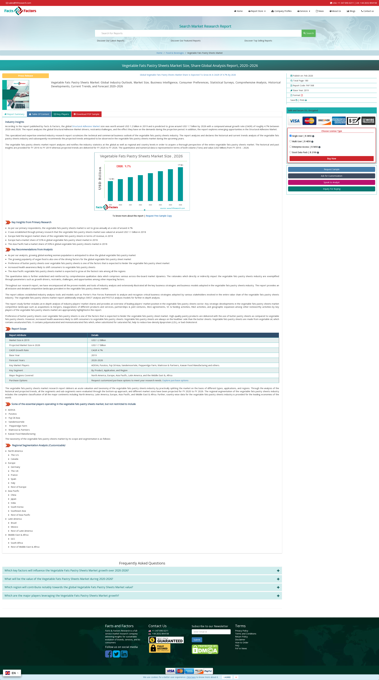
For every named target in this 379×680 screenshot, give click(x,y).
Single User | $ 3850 (302, 135)
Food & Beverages (175, 52)
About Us (336, 11)
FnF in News (241, 648)
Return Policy (241, 636)
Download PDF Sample (87, 114)
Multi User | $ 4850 (301, 141)
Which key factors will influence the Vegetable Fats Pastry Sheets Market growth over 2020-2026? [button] (67, 570)
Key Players (62, 114)
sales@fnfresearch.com (20, 2)
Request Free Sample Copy (159, 215)
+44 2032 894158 (368, 2)
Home (239, 11)
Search (310, 33)
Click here (191, 677)
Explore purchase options (175, 380)
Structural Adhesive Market (86, 126)
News (321, 11)
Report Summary (15, 114)
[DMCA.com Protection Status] (205, 649)
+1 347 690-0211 (346, 2)
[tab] (142, 570)
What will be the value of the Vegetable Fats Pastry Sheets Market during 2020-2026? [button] (59, 579)
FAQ (237, 645)
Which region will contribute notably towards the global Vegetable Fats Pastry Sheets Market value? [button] (69, 587)
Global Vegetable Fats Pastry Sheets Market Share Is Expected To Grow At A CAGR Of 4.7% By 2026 (171, 74)
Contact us (368, 11)
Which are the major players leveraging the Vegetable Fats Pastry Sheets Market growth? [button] (62, 595)
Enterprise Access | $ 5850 (305, 146)
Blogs (352, 11)
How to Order (241, 642)
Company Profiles (283, 11)
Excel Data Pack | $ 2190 (304, 152)
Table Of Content (40, 114)
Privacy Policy (241, 630)
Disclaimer (240, 639)
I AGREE (227, 677)
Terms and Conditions (245, 633)
